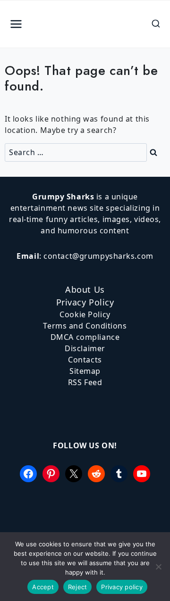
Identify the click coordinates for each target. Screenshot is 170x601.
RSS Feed (85, 382)
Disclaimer (85, 348)
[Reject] (158, 566)
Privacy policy (122, 587)
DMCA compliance (85, 337)
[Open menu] (16, 24)
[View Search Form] (156, 24)
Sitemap (85, 371)
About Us (84, 289)
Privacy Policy (85, 302)
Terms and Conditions (85, 326)
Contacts (85, 359)
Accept (43, 587)
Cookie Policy (85, 314)
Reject (77, 587)
